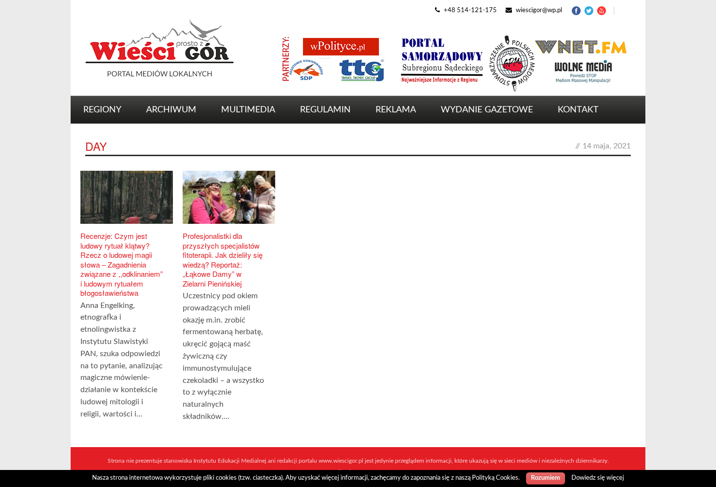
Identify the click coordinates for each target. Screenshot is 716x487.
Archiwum (171, 110)
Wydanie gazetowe (487, 110)
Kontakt (578, 110)
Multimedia (248, 110)
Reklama (396, 110)
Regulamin (325, 110)
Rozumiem (545, 478)
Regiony (102, 110)
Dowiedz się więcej (597, 477)
